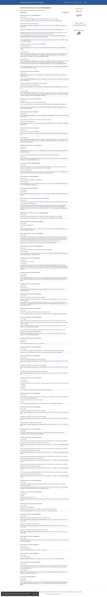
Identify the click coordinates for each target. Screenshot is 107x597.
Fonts (81, 2)
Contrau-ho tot (23, 12)
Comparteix (65, 12)
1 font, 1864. (23, 319)
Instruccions (76, 2)
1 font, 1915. (23, 200)
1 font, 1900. (23, 431)
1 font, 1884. (23, 505)
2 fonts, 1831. (24, 100)
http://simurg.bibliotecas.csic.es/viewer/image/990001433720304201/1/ (35, 208)
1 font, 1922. (23, 178)
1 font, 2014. (23, 564)
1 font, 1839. (23, 439)
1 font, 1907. (23, 578)
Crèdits (85, 2)
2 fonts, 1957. (24, 147)
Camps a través (79, 23)
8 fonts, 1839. (24, 17)
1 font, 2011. (23, 248)
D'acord (35, 594)
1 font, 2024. (23, 379)
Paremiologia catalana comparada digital (32, 2)
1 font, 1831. (23, 310)
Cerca (70, 2)
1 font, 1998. (23, 190)
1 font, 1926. (23, 214)
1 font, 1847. (23, 295)
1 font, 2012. (23, 165)
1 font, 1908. (23, 274)
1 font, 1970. (23, 538)
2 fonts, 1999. (24, 129)
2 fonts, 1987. (24, 113)
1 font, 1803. (23, 285)
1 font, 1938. (23, 235)
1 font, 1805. (23, 357)
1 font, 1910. (23, 482)
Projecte (66, 2)
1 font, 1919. (23, 340)
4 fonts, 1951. (24, 73)
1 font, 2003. (23, 555)
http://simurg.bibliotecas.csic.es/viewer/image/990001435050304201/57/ (35, 267)
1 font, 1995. (23, 223)
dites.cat (79, 11)
